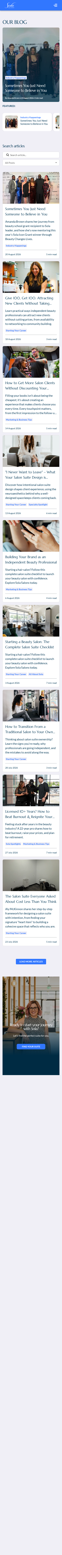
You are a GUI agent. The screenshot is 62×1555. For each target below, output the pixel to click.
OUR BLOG (15, 22)
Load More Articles (31, 961)
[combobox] (26, 163)
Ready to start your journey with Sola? (31, 1027)
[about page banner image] (31, 1016)
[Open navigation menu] (55, 5)
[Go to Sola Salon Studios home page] (10, 5)
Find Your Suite (31, 1046)
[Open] (56, 162)
